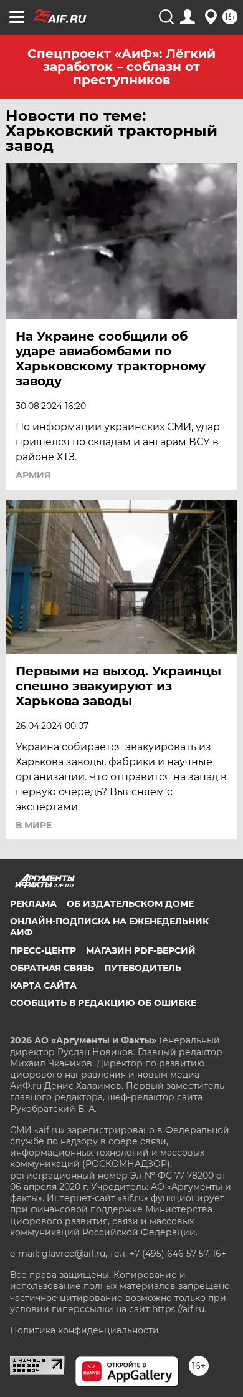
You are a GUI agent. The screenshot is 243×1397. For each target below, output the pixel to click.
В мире (34, 825)
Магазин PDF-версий (141, 950)
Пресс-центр (43, 950)
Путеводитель (142, 968)
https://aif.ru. (179, 1309)
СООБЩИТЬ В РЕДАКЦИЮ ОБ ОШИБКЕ (103, 1002)
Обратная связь (52, 968)
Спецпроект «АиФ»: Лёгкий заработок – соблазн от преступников (121, 66)
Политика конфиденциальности (84, 1330)
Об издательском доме (130, 903)
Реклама (33, 903)
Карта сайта (43, 985)
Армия (33, 475)
